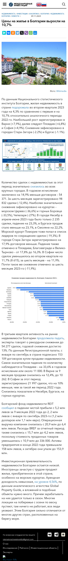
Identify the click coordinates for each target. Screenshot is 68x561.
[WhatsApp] (31, 33)
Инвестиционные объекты (44, 548)
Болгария (45, 14)
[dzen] (63, 535)
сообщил (8, 408)
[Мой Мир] (35, 33)
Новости (15, 16)
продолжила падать (50, 338)
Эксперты (7, 552)
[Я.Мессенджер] (4, 33)
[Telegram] (17, 33)
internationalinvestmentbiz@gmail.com (18, 539)
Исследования (10, 548)
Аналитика (34, 14)
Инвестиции (22, 14)
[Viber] (26, 33)
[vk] (50, 535)
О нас (6, 543)
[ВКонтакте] (8, 33)
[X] (22, 33)
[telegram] (56, 535)
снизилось (37, 186)
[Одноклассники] (13, 33)
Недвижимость (8, 14)
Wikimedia (61, 91)
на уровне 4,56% (45, 482)
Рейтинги (24, 548)
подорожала (20, 107)
